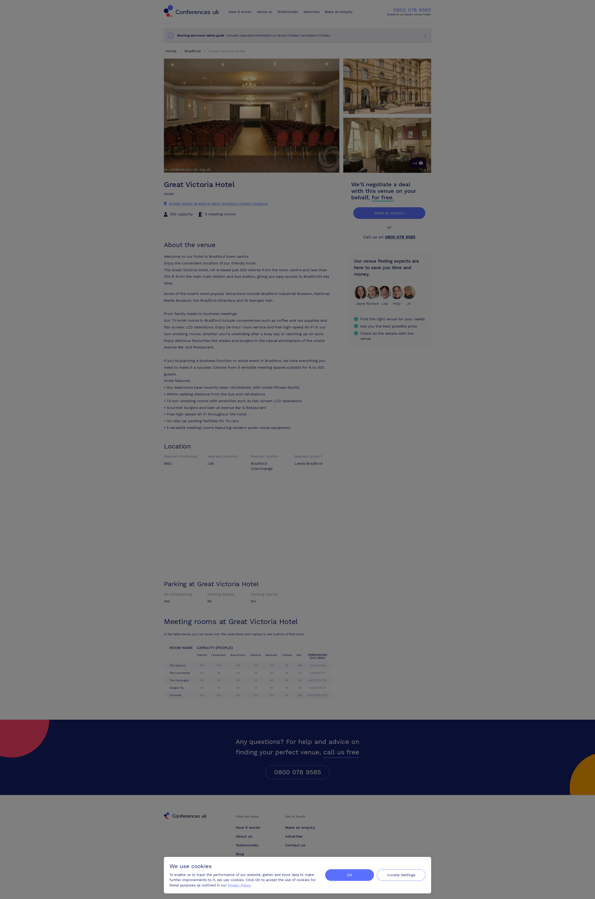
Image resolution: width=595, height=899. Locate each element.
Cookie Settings (401, 875)
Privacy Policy (239, 885)
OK (349, 875)
